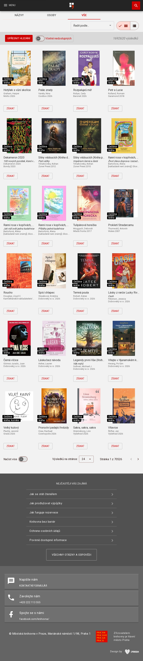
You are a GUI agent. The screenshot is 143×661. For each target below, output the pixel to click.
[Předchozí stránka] (131, 459)
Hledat (135, 5)
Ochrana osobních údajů (44, 531)
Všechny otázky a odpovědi (71, 554)
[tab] (19, 15)
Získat (10, 108)
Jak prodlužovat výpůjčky (45, 503)
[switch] (40, 38)
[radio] (123, 26)
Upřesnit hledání (18, 38)
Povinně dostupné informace (48, 540)
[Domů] (71, 6)
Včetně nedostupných (58, 38)
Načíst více (10, 459)
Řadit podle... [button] (81, 25)
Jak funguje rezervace (43, 512)
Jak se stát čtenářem (43, 494)
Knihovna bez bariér (42, 521)
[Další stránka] (138, 459)
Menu (9, 5)
